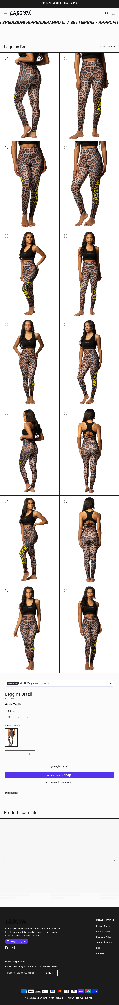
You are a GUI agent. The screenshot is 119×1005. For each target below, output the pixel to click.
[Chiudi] (113, 3)
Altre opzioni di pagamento (59, 782)
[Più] (29, 754)
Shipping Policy (103, 937)
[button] (6, 13)
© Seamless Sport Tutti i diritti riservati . (44, 998)
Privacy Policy (103, 926)
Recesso (100, 953)
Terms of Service (104, 942)
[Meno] (10, 754)
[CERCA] (106, 13)
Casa (102, 47)
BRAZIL (111, 47)
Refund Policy (103, 931)
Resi (98, 948)
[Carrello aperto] (113, 13)
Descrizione (11, 792)
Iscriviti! (50, 973)
